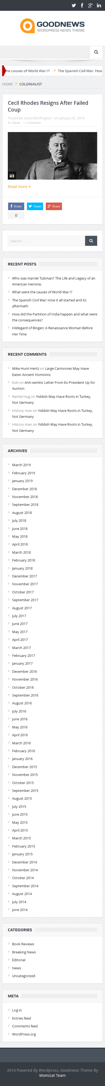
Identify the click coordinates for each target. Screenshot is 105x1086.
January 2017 (22, 663)
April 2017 (20, 639)
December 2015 (24, 766)
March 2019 (21, 464)
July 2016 (19, 711)
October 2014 (23, 877)
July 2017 (19, 615)
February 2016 (23, 750)
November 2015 (25, 774)
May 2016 (19, 727)
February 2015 (23, 846)
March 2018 (21, 552)
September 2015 (25, 790)
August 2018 (22, 512)
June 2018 (19, 528)
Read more (18, 186)
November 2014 (25, 870)
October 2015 (23, 782)
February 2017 (23, 655)
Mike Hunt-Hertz (25, 368)
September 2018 (25, 504)
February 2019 (23, 472)
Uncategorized (23, 975)
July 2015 (19, 806)
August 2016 (22, 703)
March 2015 (21, 838)
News (16, 122)
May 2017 (19, 631)
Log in (17, 1010)
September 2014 (25, 885)
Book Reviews (23, 944)
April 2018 (20, 544)
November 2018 (25, 496)
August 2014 (22, 893)
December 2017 (24, 576)
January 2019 (22, 480)
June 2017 (19, 623)
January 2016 (22, 758)
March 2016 (21, 743)
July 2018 (19, 520)
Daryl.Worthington (37, 118)
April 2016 (20, 734)
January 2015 (22, 854)
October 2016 (23, 687)
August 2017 (22, 608)
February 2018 (23, 560)
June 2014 (19, 909)
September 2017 (25, 599)
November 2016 (25, 679)
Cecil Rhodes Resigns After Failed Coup (48, 106)
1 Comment (32, 122)
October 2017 (23, 592)
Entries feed (21, 1018)
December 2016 (24, 671)
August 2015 (22, 798)
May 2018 (19, 536)
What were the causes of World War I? (42, 292)
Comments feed (25, 1026)
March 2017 (21, 647)
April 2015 (20, 830)
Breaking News (24, 952)
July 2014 (19, 901)
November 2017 (25, 583)
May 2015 (19, 822)
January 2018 (22, 568)
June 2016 (19, 719)
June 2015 (19, 814)
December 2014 (24, 862)
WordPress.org (24, 1034)
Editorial (18, 959)
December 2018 (24, 488)
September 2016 (25, 695)
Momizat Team (52, 1075)
